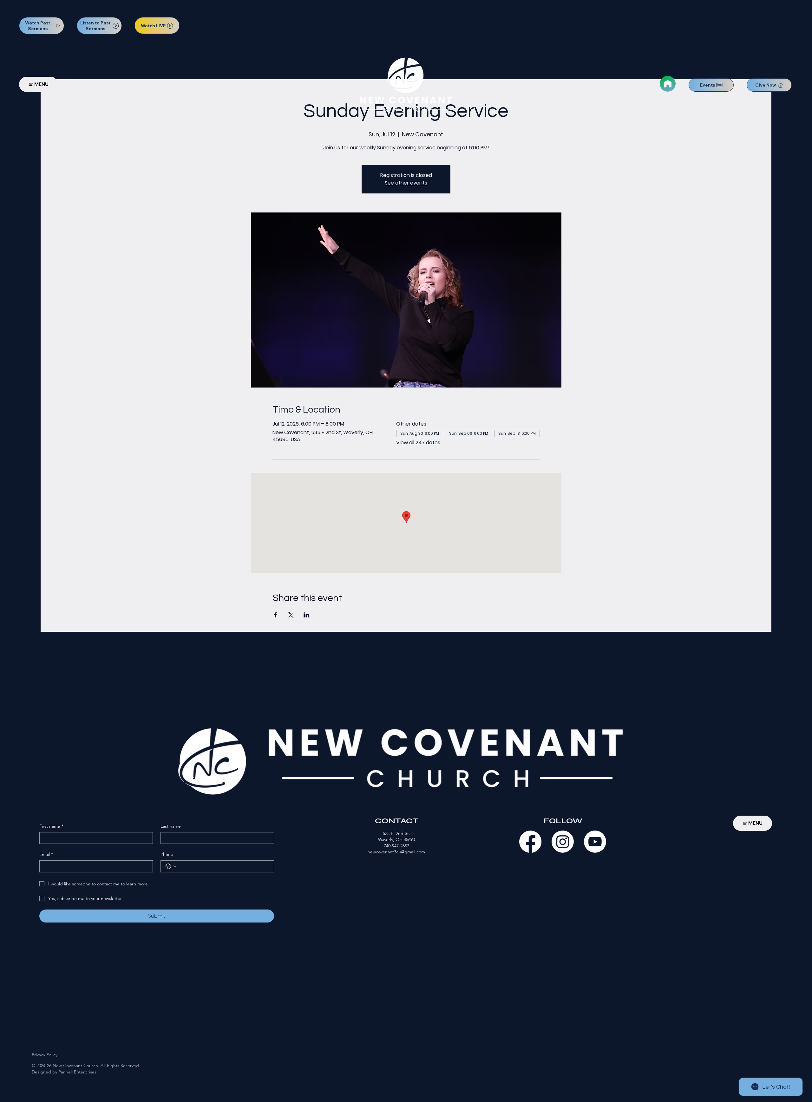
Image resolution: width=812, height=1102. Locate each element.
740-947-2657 (396, 846)
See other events (406, 182)
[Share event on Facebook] (275, 614)
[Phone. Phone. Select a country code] (171, 866)
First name (51, 826)
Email (46, 854)
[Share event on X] (291, 614)
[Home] (668, 84)
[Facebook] (530, 842)
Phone (166, 854)
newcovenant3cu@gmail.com (396, 852)
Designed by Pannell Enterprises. (65, 1072)
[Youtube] (595, 842)
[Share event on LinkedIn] (307, 614)
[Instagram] (563, 842)
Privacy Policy (44, 1055)
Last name (170, 826)
